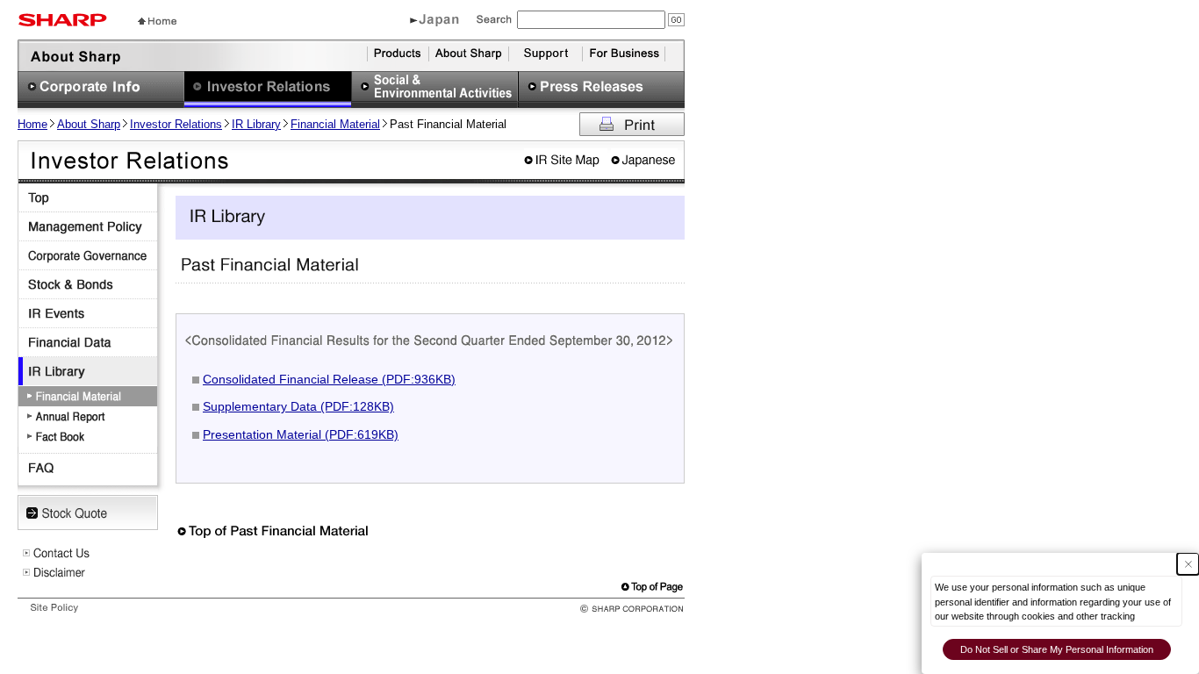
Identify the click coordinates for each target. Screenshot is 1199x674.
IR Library (256, 124)
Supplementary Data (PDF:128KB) (298, 406)
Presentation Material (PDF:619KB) (300, 434)
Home (32, 124)
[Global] (434, 23)
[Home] (157, 19)
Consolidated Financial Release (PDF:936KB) (329, 379)
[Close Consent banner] (1188, 564)
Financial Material (335, 124)
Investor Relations (176, 124)
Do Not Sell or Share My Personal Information (1056, 649)
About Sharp (88, 124)
